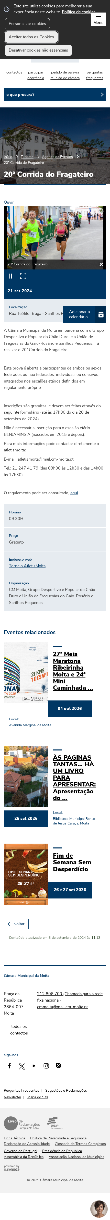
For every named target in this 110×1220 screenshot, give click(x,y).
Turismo (27, 157)
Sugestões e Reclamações (66, 1090)
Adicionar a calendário (79, 314)
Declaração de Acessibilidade (27, 1144)
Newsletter (12, 1097)
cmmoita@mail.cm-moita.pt (62, 1007)
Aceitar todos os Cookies (31, 37)
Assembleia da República (23, 1157)
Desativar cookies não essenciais (38, 50)
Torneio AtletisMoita (27, 566)
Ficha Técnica (14, 1138)
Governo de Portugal (20, 1151)
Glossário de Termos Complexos (80, 1144)
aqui (74, 493)
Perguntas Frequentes (21, 1090)
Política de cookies (78, 12)
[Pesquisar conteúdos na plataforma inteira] (100, 94)
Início (8, 157)
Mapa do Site (37, 1097)
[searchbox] (55, 94)
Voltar (19, 924)
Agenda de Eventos (57, 157)
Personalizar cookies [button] (27, 24)
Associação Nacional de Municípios (76, 1157)
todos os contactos (19, 1030)
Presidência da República (62, 1151)
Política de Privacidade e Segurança (58, 1138)
